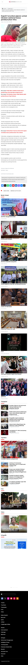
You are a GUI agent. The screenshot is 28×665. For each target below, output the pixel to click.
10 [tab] (22, 533)
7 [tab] (17, 533)
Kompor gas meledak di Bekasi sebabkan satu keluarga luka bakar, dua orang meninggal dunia (17, 471)
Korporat (3, 653)
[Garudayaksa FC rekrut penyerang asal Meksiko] (4, 432)
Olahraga (3, 632)
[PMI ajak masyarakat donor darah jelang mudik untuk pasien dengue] (14, 229)
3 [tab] (14, 510)
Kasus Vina (6, 190)
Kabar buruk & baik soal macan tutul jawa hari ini (12, 529)
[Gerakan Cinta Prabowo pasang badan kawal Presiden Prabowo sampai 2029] (14, 449)
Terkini (2, 602)
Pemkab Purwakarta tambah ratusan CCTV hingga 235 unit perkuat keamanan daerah (16, 477)
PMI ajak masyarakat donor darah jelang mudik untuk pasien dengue (13, 238)
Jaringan (3, 637)
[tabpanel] (14, 501)
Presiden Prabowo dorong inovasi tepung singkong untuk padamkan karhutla (17, 407)
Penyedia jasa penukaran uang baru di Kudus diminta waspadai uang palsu (13, 261)
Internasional (4, 630)
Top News (4, 437)
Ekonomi (3, 617)
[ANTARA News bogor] (15, 1)
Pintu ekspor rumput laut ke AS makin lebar (12, 582)
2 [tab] (12, 510)
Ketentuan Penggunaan (7, 640)
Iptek (2, 619)
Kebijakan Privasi (5, 642)
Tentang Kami (4, 644)
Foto (2, 489)
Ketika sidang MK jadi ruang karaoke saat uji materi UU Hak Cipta (12, 306)
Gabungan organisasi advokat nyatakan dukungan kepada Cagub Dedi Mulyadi (11, 373)
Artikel (2, 622)
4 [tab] (16, 510)
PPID (2, 656)
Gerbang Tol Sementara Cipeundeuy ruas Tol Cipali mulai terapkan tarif (17, 464)
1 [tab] (10, 510)
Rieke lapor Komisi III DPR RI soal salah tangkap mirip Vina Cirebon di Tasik (13, 328)
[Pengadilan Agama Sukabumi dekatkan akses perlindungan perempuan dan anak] (4, 419)
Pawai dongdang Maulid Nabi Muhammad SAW (11, 505)
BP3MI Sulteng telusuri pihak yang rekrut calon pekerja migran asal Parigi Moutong (17, 413)
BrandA (3, 649)
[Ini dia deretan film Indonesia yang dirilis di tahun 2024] (14, 342)
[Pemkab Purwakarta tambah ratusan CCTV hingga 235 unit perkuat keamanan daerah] (4, 477)
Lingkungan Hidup (5, 624)
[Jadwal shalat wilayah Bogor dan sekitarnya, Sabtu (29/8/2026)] (4, 426)
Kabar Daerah (4, 615)
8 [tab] (19, 533)
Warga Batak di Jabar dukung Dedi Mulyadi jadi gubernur (13, 396)
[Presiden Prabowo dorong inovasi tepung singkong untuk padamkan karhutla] (4, 407)
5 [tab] (18, 510)
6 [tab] (15, 533)
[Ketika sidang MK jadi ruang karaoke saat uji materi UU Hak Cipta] (14, 297)
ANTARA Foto (4, 651)
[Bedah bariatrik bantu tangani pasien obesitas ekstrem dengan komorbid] (14, 207)
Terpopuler (4, 401)
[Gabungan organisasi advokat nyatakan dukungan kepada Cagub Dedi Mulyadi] (14, 364)
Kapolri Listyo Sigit (16, 190)
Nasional (10, 8)
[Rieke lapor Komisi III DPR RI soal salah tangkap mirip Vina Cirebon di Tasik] (14, 319)
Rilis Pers (3, 634)
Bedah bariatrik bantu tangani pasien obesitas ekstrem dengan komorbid (13, 216)
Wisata (2, 627)
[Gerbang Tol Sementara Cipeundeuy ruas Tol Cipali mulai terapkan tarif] (4, 464)
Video (2, 512)
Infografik (3, 535)
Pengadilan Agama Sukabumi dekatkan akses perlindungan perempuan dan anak (16, 419)
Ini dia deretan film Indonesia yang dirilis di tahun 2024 (14, 351)
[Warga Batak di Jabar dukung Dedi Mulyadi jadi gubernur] (14, 387)
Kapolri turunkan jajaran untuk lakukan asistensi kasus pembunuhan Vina (13, 10)
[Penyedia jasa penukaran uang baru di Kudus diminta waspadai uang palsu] (14, 252)
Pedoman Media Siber (6, 647)
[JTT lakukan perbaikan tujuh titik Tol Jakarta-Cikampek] (4, 483)
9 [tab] (20, 533)
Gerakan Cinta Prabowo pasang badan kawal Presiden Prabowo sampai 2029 (13, 458)
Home (4, 8)
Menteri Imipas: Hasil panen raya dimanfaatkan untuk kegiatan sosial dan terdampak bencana (13, 283)
